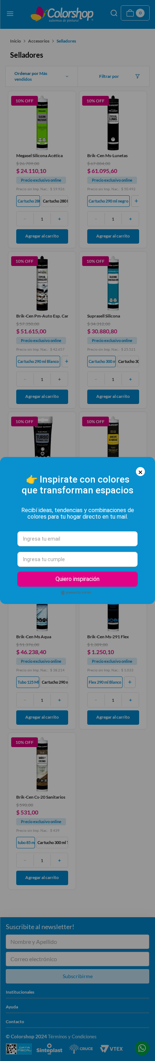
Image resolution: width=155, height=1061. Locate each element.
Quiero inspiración (77, 579)
